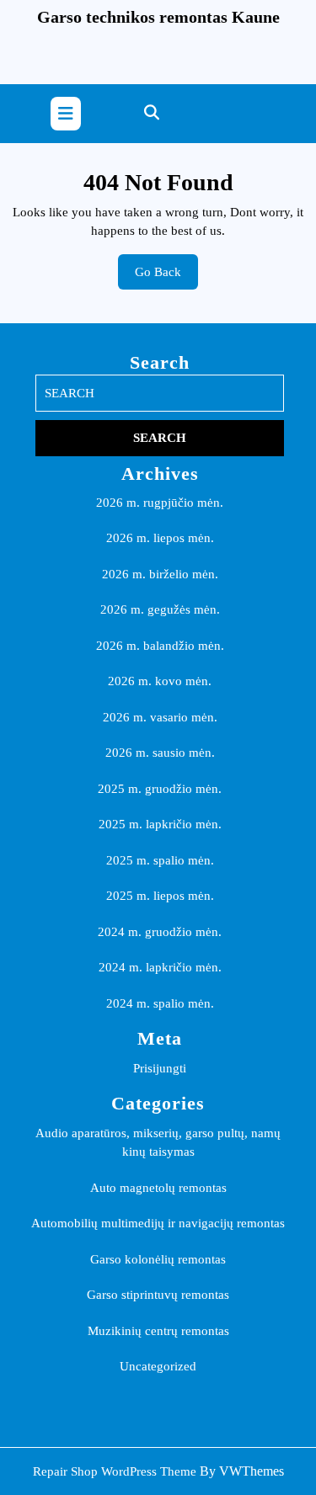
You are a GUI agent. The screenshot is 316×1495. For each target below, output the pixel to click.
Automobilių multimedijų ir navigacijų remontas (158, 1223)
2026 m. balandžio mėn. (160, 645)
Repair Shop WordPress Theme (114, 1471)
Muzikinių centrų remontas (158, 1331)
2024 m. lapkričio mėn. (160, 967)
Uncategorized (158, 1366)
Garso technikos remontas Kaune (158, 17)
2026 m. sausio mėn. (160, 752)
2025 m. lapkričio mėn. (160, 824)
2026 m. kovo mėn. (160, 681)
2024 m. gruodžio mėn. (160, 932)
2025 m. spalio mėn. (160, 860)
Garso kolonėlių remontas (158, 1259)
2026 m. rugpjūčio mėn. (159, 502)
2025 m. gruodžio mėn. (160, 788)
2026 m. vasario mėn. (160, 717)
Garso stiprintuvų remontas (158, 1294)
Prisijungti (159, 1068)
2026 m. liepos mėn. (160, 538)
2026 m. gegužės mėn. (160, 609)
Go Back (166, 277)
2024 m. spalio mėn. (160, 1003)
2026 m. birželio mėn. (160, 574)
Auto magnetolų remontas (158, 1187)
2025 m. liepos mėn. (160, 895)
